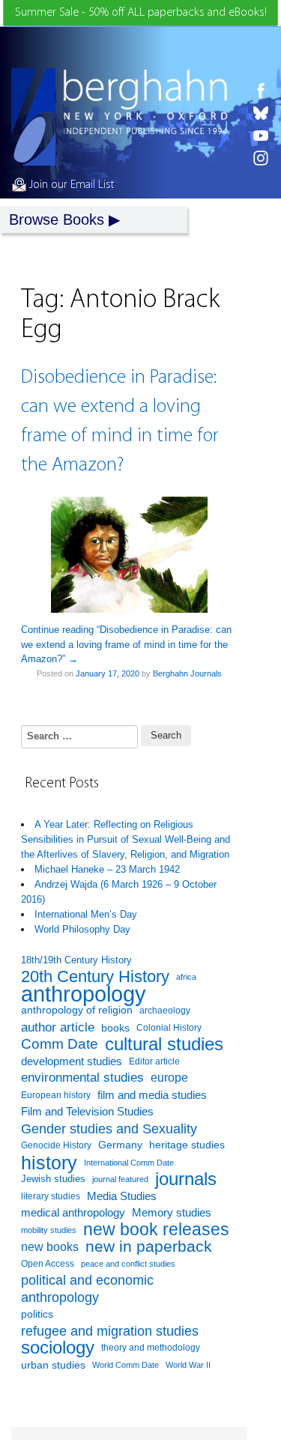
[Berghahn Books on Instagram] (261, 158)
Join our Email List (70, 185)
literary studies (50, 1196)
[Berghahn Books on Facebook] (261, 90)
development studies (71, 1061)
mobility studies (48, 1230)
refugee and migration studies (110, 1331)
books (115, 1028)
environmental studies (82, 1077)
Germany (120, 1145)
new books (50, 1246)
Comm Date (59, 1044)
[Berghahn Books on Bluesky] (261, 113)
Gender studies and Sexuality (109, 1128)
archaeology (164, 1010)
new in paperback (148, 1246)
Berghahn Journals (187, 673)
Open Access (47, 1263)
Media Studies (122, 1196)
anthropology (83, 994)
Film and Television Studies (87, 1112)
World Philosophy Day (82, 929)
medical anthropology (73, 1212)
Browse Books (56, 219)
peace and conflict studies (128, 1263)
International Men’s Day (85, 914)
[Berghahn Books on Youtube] (261, 135)
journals (186, 1179)
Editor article (154, 1061)
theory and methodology (150, 1347)
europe (169, 1077)
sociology (57, 1348)
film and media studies (152, 1095)
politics (37, 1314)
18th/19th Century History (76, 960)
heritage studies (187, 1145)
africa (186, 976)
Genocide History (56, 1145)
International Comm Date (129, 1162)
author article (57, 1027)
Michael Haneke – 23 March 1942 (107, 869)
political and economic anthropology (87, 1288)
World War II (188, 1364)
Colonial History (169, 1027)
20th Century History (95, 977)
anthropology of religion (77, 1010)
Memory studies (171, 1213)
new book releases (156, 1230)
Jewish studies (53, 1178)
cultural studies (164, 1044)
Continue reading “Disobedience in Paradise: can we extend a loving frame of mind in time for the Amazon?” (126, 644)
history (49, 1163)
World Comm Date (125, 1364)
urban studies (53, 1365)
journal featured (120, 1179)
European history (56, 1095)
